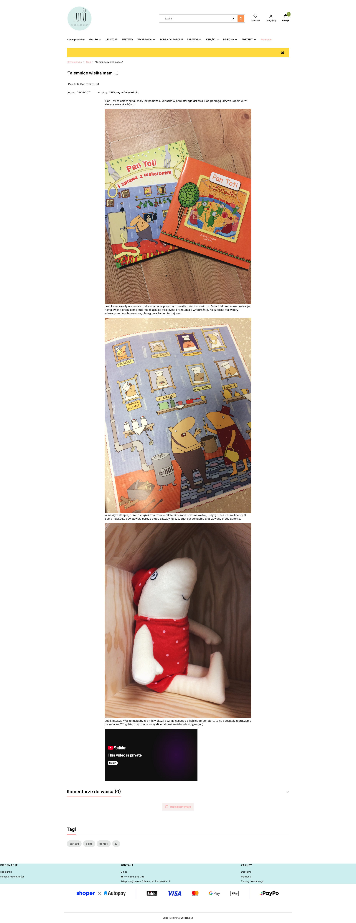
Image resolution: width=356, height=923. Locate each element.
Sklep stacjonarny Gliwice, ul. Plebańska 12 (145, 881)
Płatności (246, 876)
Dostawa (246, 871)
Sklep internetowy (176, 918)
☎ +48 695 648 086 (132, 876)
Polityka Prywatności (12, 876)
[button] (241, 18)
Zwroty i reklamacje (252, 881)
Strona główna (74, 62)
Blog (88, 62)
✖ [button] (282, 53)
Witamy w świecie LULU (125, 92)
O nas (124, 871)
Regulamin (6, 871)
